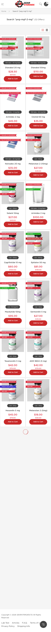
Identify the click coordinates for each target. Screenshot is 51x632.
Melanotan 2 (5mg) (38, 410)
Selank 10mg (13, 213)
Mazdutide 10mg (13, 312)
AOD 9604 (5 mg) (38, 361)
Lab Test (5, 623)
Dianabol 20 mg (12, 67)
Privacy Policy (8, 626)
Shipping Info (23, 626)
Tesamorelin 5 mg (12, 361)
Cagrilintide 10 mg (12, 262)
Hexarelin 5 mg (13, 410)
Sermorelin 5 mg (38, 312)
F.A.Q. (24, 623)
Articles (15, 623)
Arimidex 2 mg (13, 117)
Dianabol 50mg (38, 67)
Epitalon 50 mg (38, 262)
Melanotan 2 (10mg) (38, 164)
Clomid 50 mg (38, 117)
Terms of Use (36, 623)
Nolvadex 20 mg (13, 164)
